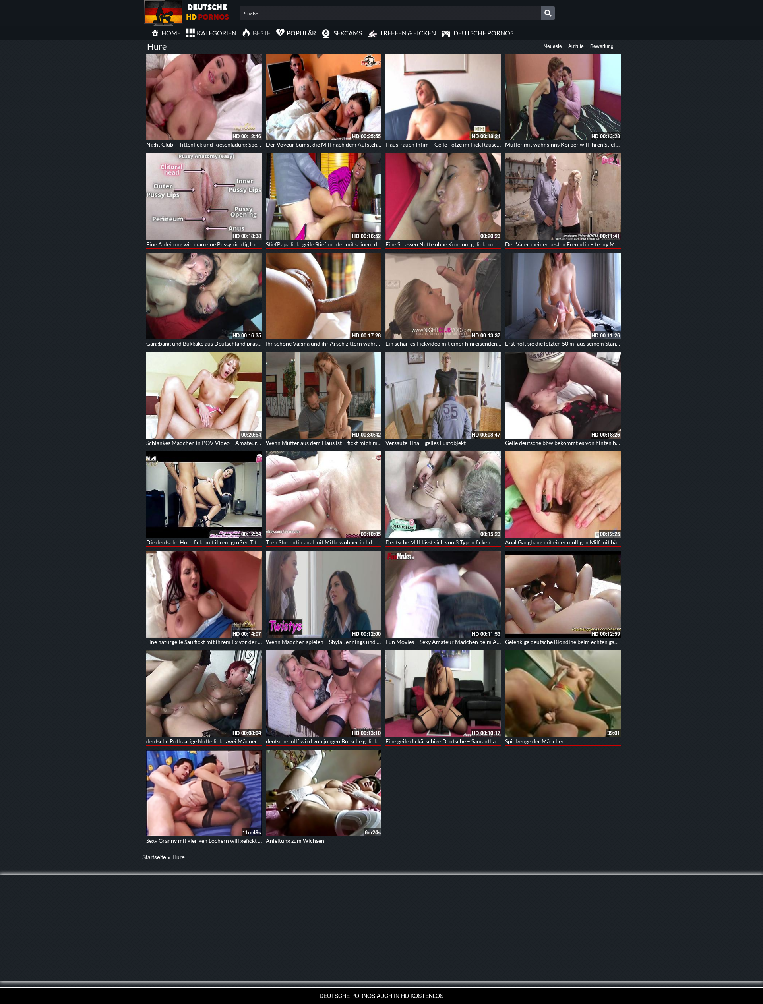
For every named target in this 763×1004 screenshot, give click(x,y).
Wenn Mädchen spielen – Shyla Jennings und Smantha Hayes (340, 641)
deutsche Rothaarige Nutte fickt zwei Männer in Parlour (214, 741)
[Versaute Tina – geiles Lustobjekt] (443, 395)
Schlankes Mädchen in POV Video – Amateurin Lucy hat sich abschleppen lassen (244, 442)
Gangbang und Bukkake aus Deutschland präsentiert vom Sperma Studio (234, 343)
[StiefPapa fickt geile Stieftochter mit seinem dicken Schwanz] (324, 196)
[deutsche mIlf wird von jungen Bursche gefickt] (324, 693)
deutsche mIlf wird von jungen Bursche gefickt (322, 741)
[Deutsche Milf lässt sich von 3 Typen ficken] (443, 494)
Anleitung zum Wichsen (295, 840)
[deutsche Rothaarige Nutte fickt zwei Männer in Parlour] (204, 693)
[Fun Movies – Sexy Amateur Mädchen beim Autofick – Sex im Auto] (443, 594)
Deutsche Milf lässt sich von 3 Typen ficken (437, 542)
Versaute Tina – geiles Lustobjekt (425, 442)
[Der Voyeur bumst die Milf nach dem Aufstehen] (324, 97)
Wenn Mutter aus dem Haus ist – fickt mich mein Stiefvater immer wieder (356, 442)
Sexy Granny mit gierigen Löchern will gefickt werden (211, 840)
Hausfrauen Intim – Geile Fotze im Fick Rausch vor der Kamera (462, 144)
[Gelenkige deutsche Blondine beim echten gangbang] (563, 594)
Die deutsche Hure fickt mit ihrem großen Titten (205, 542)
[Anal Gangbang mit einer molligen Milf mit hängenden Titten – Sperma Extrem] (563, 494)
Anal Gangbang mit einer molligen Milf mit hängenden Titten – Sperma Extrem (601, 542)
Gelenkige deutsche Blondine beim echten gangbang (568, 641)
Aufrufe (576, 46)
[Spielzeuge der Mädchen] (563, 693)
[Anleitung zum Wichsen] (324, 793)
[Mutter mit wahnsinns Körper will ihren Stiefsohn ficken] (563, 97)
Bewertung (602, 46)
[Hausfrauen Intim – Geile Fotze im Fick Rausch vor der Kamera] (443, 97)
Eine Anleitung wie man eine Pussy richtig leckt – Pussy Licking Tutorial (233, 244)
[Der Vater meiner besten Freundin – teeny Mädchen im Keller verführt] (563, 196)
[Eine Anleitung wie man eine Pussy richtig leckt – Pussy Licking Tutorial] (204, 196)
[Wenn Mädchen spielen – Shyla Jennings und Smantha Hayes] (324, 594)
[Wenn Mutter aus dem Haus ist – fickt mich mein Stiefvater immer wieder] (324, 395)
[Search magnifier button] (548, 13)
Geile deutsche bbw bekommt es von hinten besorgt (568, 442)
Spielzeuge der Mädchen (535, 741)
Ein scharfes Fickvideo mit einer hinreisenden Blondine (453, 343)
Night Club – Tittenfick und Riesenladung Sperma (206, 144)
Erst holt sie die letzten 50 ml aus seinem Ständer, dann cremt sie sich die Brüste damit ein (614, 343)
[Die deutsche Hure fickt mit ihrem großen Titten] (204, 494)
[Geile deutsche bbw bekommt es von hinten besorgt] (563, 395)
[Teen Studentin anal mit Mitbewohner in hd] (324, 494)
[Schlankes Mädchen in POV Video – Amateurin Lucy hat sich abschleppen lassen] (204, 395)
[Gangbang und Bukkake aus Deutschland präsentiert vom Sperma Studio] (204, 296)
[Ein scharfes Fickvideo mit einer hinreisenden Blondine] (443, 296)
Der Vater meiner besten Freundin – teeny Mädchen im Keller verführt (591, 244)
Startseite (154, 857)
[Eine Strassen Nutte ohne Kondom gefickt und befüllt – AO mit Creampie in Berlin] (443, 196)
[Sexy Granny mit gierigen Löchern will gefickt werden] (204, 793)
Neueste (553, 46)
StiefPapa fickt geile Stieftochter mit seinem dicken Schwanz (339, 244)
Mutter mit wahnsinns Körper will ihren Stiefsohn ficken (574, 144)
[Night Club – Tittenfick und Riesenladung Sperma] (204, 97)
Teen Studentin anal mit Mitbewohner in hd (319, 542)
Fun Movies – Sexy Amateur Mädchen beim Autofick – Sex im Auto (467, 641)
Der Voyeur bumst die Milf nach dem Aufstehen (324, 144)
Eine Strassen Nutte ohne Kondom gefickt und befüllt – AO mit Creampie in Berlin (486, 244)
